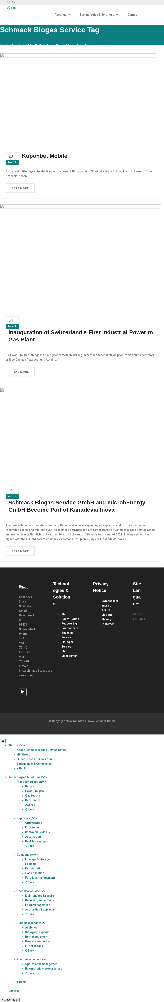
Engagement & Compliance (34, 763)
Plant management (29, 959)
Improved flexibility (37, 832)
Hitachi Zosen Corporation (34, 759)
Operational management (42, 964)
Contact (13, 990)
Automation (33, 836)
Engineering (32, 827)
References (33, 800)
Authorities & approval (40, 909)
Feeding (30, 863)
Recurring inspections (39, 900)
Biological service (28, 923)
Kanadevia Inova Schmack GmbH (18, 45)
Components (69, 628)
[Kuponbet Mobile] (78, 100)
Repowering (69, 623)
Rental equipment (36, 936)
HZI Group (23, 754)
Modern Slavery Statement (108, 619)
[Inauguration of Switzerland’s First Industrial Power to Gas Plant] (80, 257)
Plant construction (29, 781)
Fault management (37, 904)
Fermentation (34, 868)
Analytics (31, 927)
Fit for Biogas (34, 946)
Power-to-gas (34, 791)
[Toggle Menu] (3, 741)
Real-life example (36, 841)
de (8, 2)
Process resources (38, 941)
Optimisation (33, 822)
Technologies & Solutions (25, 777)
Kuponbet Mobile (44, 156)
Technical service (28, 891)
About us (14, 745)
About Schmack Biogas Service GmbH (41, 750)
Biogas (29, 786)
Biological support (37, 932)
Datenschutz (109, 601)
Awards (30, 804)
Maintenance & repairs (40, 895)
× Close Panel (10, 999)
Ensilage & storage (37, 859)
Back (22, 768)
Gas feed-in (33, 795)
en (13, 2)
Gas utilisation (34, 873)
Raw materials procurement (43, 968)
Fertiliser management (40, 877)
